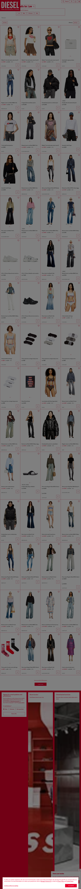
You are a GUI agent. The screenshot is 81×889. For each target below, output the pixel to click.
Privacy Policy (60, 881)
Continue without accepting (11, 885)
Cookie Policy (70, 881)
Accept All (71, 885)
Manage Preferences (46, 881)
